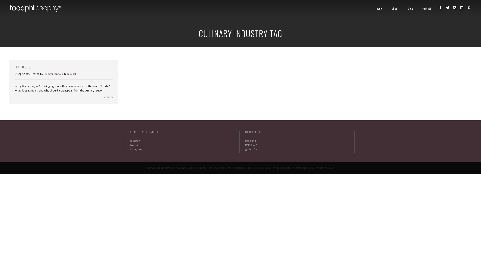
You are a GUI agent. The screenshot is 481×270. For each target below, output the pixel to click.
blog (410, 8)
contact (426, 8)
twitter (134, 145)
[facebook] (440, 7)
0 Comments (107, 97)
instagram (136, 149)
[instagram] (454, 7)
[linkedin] (461, 7)
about (395, 8)
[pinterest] (469, 7)
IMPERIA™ (251, 145)
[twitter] (447, 7)
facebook (135, 140)
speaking (250, 140)
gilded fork (252, 149)
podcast (71, 74)
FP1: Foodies (23, 66)
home (380, 8)
